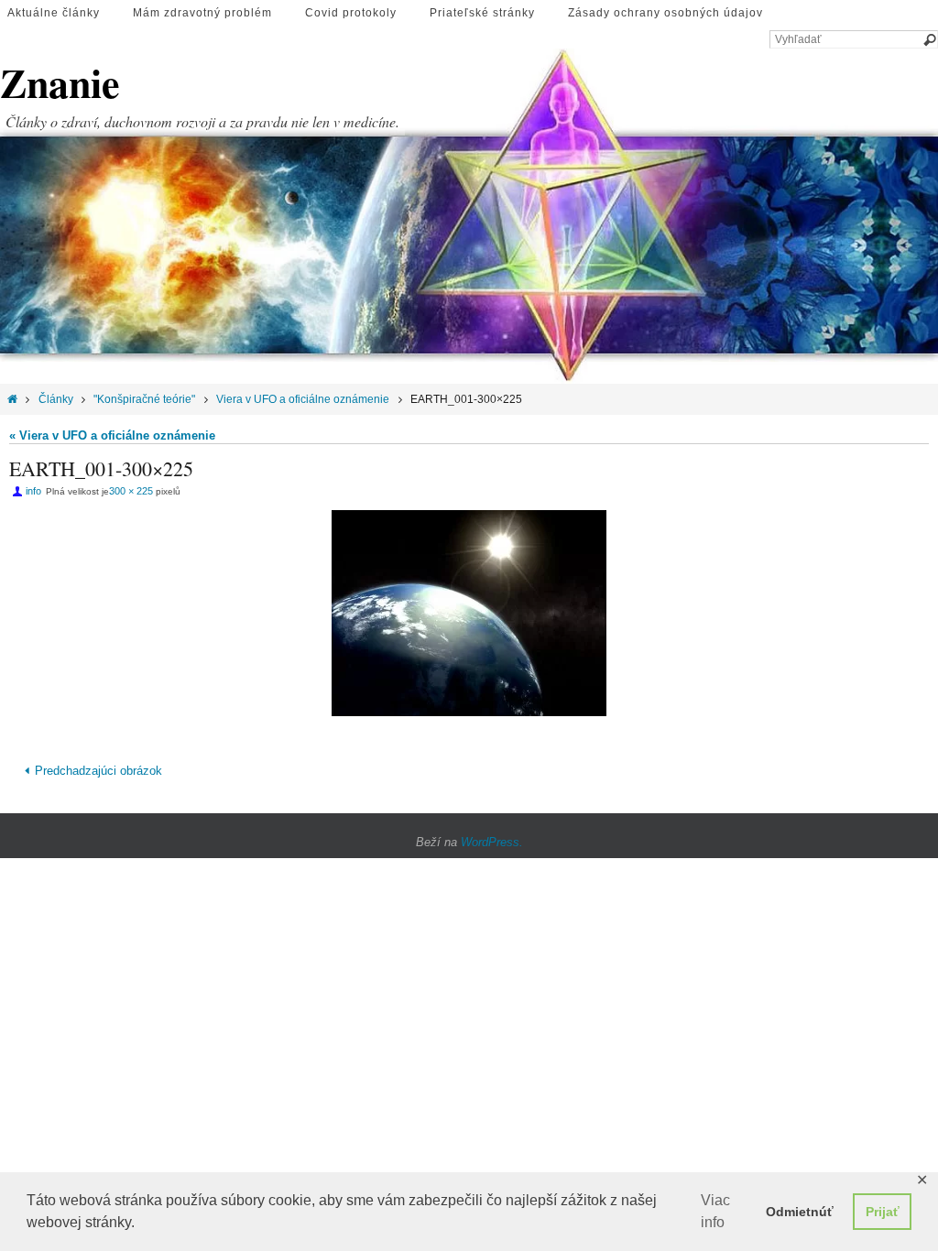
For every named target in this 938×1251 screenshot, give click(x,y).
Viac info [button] (715, 1211)
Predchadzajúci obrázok (98, 770)
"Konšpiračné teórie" (144, 399)
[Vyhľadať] (929, 40)
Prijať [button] (883, 1211)
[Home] (12, 399)
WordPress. (492, 839)
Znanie (60, 82)
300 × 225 (131, 490)
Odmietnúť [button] (800, 1211)
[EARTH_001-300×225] (469, 613)
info (33, 490)
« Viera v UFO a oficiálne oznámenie (112, 435)
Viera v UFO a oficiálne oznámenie (302, 399)
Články (55, 399)
